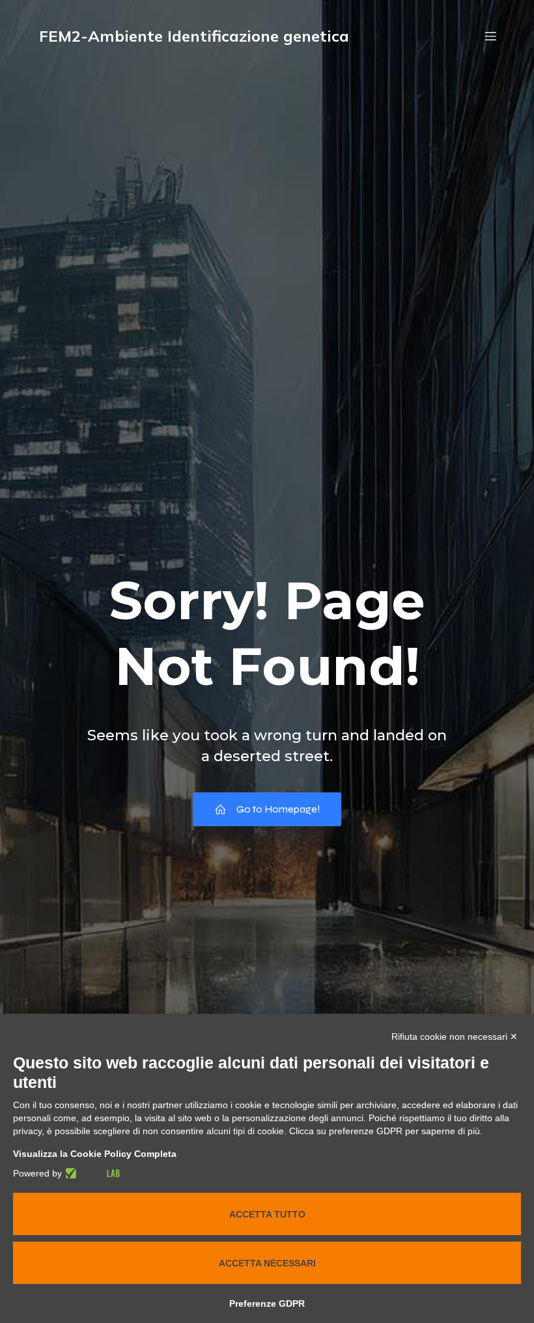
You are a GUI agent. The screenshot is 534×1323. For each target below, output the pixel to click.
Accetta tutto (267, 1214)
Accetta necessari (267, 1263)
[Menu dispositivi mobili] (490, 36)
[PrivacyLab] (91, 1173)
